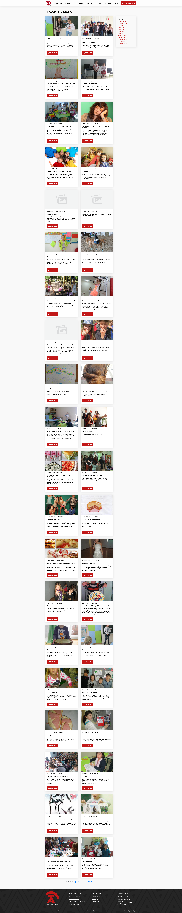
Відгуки (82, 3)
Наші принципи (97, 893)
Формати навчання (71, 3)
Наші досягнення (122, 35)
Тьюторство (96, 896)
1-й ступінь (121, 25)
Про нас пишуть (123, 39)
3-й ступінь (122, 29)
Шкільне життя (122, 21)
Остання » (90, 881)
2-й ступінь (122, 27)
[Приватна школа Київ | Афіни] (49, 3)
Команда (95, 899)
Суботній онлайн (75, 904)
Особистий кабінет (112, 3)
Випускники (122, 41)
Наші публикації (123, 37)
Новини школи (123, 23)
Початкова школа (75, 893)
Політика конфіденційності (54, 911)
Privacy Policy (91, 911)
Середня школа (74, 896)
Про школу (58, 3)
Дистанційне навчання (77, 901)
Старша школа (74, 899)
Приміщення (96, 901)
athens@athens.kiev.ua (123, 899)
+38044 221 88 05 (123, 897)
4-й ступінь (122, 31)
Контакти (89, 3)
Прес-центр (99, 3)
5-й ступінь (121, 33)
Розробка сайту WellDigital (128, 911)
